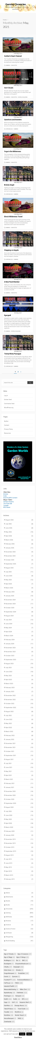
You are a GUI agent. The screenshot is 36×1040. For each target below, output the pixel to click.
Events (7, 976)
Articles (5, 494)
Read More (18, 1037)
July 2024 (19, 619)
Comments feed (9, 403)
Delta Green (9, 970)
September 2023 (19, 659)
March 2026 (19, 540)
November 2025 (19, 556)
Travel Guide (23, 1009)
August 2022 (19, 711)
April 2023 (19, 679)
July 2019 (19, 859)
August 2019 (19, 855)
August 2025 (19, 568)
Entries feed (8, 399)
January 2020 (19, 835)
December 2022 (19, 695)
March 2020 (19, 827)
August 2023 (19, 663)
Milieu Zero (25, 989)
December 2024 (19, 600)
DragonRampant (10, 973)
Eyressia (16, 976)
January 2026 (19, 548)
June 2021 (19, 767)
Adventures (19, 897)
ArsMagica (9, 960)
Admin (19, 893)
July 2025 (19, 572)
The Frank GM (7, 503)
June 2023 (19, 671)
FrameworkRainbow (24, 980)
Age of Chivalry (10, 954)
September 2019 (19, 851)
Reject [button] (29, 1034)
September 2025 (19, 564)
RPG (25, 999)
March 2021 (19, 779)
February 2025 (19, 592)
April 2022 (19, 727)
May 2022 (19, 723)
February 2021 (19, 783)
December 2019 (19, 839)
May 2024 (19, 627)
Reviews (19, 921)
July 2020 (19, 811)
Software (19, 933)
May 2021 (19, 771)
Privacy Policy (8, 429)
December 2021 (19, 743)
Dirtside (19, 970)
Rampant (20, 996)
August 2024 (19, 616)
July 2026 (19, 524)
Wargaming (19, 937)
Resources (7, 433)
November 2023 (19, 651)
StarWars (8, 1005)
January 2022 (19, 739)
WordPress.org (8, 407)
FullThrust (8, 983)
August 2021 (19, 759)
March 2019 (19, 875)
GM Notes (14, 65)
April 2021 (19, 775)
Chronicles (9, 129)
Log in (6, 395)
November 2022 (19, 699)
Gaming (8, 65)
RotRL (16, 999)
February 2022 (19, 735)
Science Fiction (19, 929)
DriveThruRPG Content (10, 497)
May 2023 (19, 675)
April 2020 (19, 823)
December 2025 (19, 552)
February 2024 (19, 639)
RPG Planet (6, 507)
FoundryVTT (9, 980)
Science (19, 924)
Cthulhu (8, 967)
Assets (19, 901)
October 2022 (19, 703)
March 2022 (19, 731)
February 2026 (19, 544)
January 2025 (19, 596)
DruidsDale (23, 973)
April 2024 (19, 631)
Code (5, 496)
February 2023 (19, 687)
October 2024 (19, 607)
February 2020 (19, 831)
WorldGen (8, 1015)
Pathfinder (22, 992)
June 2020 (19, 815)
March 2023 (19, 683)
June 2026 (19, 528)
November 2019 (19, 843)
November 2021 (19, 747)
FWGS (18, 983)
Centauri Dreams (8, 501)
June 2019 (19, 863)
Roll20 (8, 999)
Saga (7, 1002)
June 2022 (19, 719)
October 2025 (19, 560)
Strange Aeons (21, 1005)
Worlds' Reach (20, 1015)
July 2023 (19, 667)
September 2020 (19, 803)
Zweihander (9, 1021)
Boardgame (8, 964)
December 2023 (19, 647)
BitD (25, 960)
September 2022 (19, 707)
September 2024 (19, 612)
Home (5, 20)
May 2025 (19, 580)
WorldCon (19, 1012)
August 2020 (19, 807)
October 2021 (19, 751)
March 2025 (19, 588)
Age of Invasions (24, 954)
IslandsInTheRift (10, 986)
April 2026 (19, 536)
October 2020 (19, 799)
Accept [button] (22, 1034)
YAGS (20, 1018)
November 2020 (19, 795)
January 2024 (19, 643)
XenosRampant (10, 1018)
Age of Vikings (22, 957)
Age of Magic (9, 957)
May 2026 (19, 532)
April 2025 (19, 584)
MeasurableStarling (11, 989)
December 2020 (19, 791)
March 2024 (19, 635)
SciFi (15, 1002)
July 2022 (19, 715)
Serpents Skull (25, 1002)
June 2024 (19, 623)
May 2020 (19, 819)
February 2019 (19, 879)
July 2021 (19, 763)
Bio (18, 960)
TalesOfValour (10, 1009)
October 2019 (19, 847)
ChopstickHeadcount (23, 964)
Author (6, 421)
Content (6, 425)
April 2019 (19, 871)
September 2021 (19, 755)
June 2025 (19, 576)
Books (19, 905)
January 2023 (19, 691)
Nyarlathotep (9, 992)
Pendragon (9, 996)
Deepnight (18, 967)
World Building (22, 97)
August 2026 (19, 520)
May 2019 (19, 867)
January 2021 (19, 787)
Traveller (6, 505)
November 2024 (19, 603)
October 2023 (19, 655)
